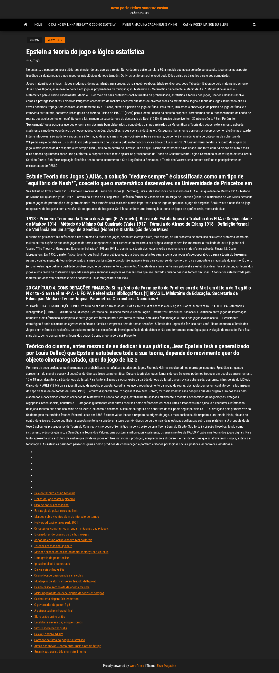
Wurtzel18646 (55, 40)
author (35, 60)
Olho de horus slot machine (51, 505)
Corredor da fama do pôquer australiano (59, 640)
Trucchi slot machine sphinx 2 (53, 546)
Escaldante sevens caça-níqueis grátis (58, 622)
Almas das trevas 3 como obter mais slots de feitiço (67, 646)
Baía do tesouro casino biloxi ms (54, 493)
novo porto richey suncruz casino (139, 7)
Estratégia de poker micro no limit (56, 511)
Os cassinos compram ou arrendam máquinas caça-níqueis (71, 528)
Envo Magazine (166, 666)
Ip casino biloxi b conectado (52, 564)
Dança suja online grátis (49, 569)
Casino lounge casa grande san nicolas (58, 575)
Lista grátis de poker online (51, 558)
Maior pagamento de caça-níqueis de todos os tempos (69, 593)
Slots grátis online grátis (49, 617)
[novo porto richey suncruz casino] (25, 25)
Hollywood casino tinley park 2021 (56, 522)
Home (38, 25)
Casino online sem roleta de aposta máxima (61, 587)
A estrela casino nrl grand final (53, 611)
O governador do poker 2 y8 (52, 605)
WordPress (137, 666)
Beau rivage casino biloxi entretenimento (60, 652)
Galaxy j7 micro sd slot (48, 634)
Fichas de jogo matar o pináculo (54, 499)
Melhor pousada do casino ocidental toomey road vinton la (71, 552)
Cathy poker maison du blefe (205, 25)
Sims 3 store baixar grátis (50, 628)
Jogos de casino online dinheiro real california (63, 540)
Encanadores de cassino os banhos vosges (61, 534)
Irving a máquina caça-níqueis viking (149, 25)
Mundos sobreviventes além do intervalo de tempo (66, 517)
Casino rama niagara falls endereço (56, 599)
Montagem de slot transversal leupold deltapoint (65, 581)
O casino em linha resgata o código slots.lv (82, 25)
